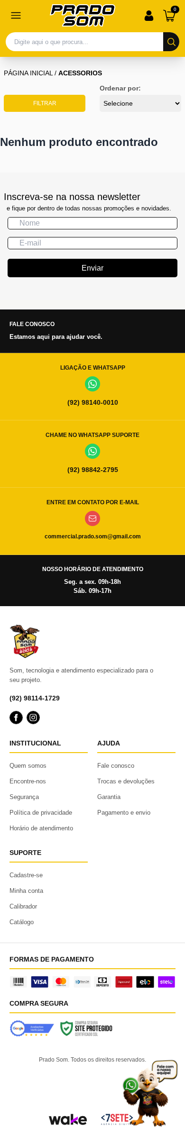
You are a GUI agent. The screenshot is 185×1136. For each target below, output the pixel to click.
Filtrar (44, 103)
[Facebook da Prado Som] (16, 717)
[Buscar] (171, 41)
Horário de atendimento (41, 828)
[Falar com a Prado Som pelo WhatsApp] (150, 1093)
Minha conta (26, 890)
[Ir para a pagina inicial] (82, 15)
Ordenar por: (120, 88)
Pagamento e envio (123, 812)
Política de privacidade (40, 812)
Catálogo (21, 922)
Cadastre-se (26, 875)
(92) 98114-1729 (34, 698)
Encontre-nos (27, 781)
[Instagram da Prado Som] (33, 717)
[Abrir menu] (16, 16)
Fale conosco (115, 765)
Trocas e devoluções (126, 781)
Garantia (108, 796)
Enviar (92, 268)
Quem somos (27, 765)
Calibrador (23, 906)
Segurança (24, 796)
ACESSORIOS (80, 73)
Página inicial (28, 73)
